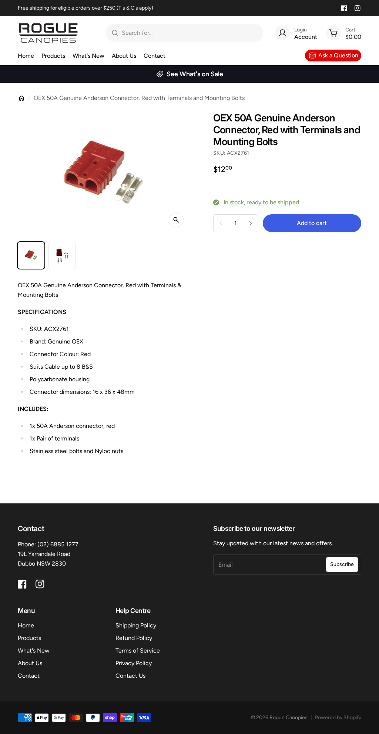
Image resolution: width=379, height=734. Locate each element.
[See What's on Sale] (189, 74)
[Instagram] (357, 8)
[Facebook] (344, 8)
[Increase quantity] (250, 223)
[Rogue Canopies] (48, 33)
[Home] (21, 98)
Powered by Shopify (338, 717)
